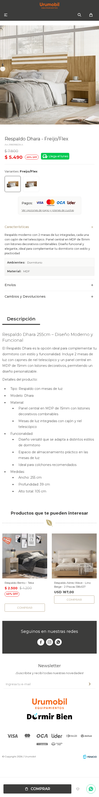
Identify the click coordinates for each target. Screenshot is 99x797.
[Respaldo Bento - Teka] (24, 555)
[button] (79, 15)
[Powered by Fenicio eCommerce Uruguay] (90, 756)
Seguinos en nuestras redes (49, 631)
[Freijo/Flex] (13, 184)
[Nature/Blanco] (31, 184)
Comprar (40, 789)
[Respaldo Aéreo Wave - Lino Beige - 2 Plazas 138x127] (74, 555)
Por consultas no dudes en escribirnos (91, 789)
